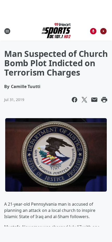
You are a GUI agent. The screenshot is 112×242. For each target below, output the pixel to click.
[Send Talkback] (93, 31)
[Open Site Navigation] (7, 31)
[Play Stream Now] (103, 31)
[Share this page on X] (84, 99)
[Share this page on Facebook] (74, 99)
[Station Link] (56, 31)
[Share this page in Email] (94, 99)
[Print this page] (104, 99)
